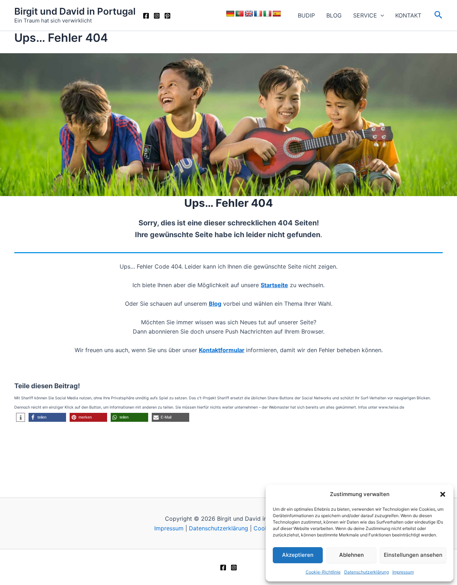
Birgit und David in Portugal (75, 11)
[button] (442, 494)
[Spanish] (276, 14)
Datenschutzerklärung (366, 572)
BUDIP (306, 15)
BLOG (334, 15)
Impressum (403, 572)
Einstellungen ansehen (413, 554)
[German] (230, 14)
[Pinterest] (167, 15)
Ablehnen (351, 554)
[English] (249, 14)
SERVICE (365, 15)
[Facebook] (146, 15)
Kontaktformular (222, 350)
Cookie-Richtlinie (323, 572)
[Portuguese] (239, 14)
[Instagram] (157, 15)
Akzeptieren (297, 554)
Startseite (274, 285)
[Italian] (267, 14)
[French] (258, 14)
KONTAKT (408, 15)
